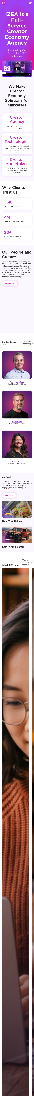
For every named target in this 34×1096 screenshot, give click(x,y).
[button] (9, 283)
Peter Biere (17, 422)
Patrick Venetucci (17, 382)
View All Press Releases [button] (25, 562)
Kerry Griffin (17, 462)
